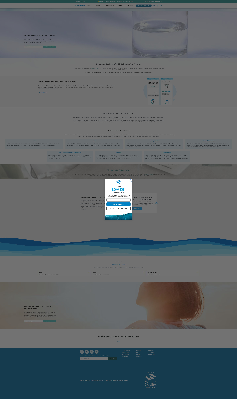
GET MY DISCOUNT (118, 204)
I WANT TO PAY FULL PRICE (118, 208)
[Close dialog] (131, 181)
